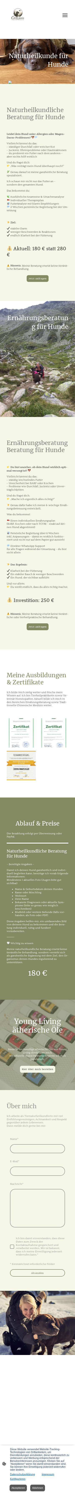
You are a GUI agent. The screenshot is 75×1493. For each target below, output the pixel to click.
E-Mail (14, 1161)
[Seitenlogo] (18, 15)
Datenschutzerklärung (22, 1474)
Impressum (48, 1474)
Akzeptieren (18, 1488)
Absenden (37, 1272)
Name (14, 1139)
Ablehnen (37, 1488)
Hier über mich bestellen (37, 1069)
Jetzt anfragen (38, 278)
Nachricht (17, 1183)
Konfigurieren (17, 1479)
